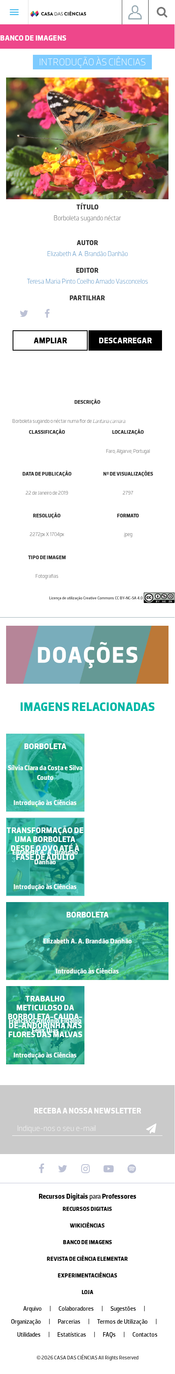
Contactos (145, 1335)
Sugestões (127, 1309)
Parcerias (74, 1322)
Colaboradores (80, 1309)
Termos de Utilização (127, 1322)
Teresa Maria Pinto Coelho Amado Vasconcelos (87, 281)
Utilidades (33, 1335)
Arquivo (37, 1309)
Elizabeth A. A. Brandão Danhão (87, 254)
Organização (30, 1322)
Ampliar (50, 340)
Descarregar (125, 340)
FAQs (114, 1335)
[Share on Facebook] (47, 314)
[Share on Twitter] (23, 314)
